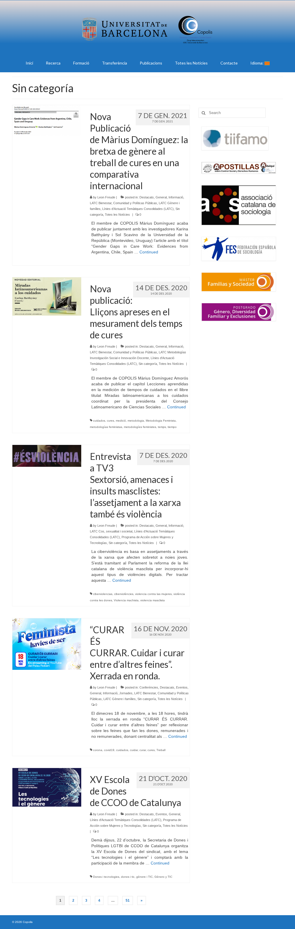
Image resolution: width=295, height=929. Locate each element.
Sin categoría (148, 363)
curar (142, 750)
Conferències (148, 687)
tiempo (172, 427)
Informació (176, 197)
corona (97, 750)
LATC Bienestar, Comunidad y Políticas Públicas (123, 203)
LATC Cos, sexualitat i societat (111, 531)
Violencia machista (126, 600)
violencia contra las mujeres (153, 594)
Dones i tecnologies (106, 876)
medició (121, 420)
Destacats (146, 197)
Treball (160, 750)
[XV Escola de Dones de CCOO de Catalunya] (46, 787)
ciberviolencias (102, 594)
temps (162, 427)
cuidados (99, 420)
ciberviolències (123, 594)
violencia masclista (152, 600)
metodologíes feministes (140, 427)
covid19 (109, 750)
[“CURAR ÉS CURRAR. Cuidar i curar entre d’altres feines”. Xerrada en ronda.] (46, 643)
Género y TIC (163, 876)
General (161, 197)
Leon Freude (106, 197)
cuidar (134, 750)
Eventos (182, 687)
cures (110, 420)
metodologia (136, 420)
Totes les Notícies (117, 214)
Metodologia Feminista (161, 420)
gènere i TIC (144, 876)
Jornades (126, 693)
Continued (148, 252)
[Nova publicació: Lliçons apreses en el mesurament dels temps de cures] (46, 296)
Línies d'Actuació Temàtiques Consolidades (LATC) (138, 209)
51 (128, 900)
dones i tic (128, 876)
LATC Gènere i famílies (119, 699)
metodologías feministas (106, 427)
